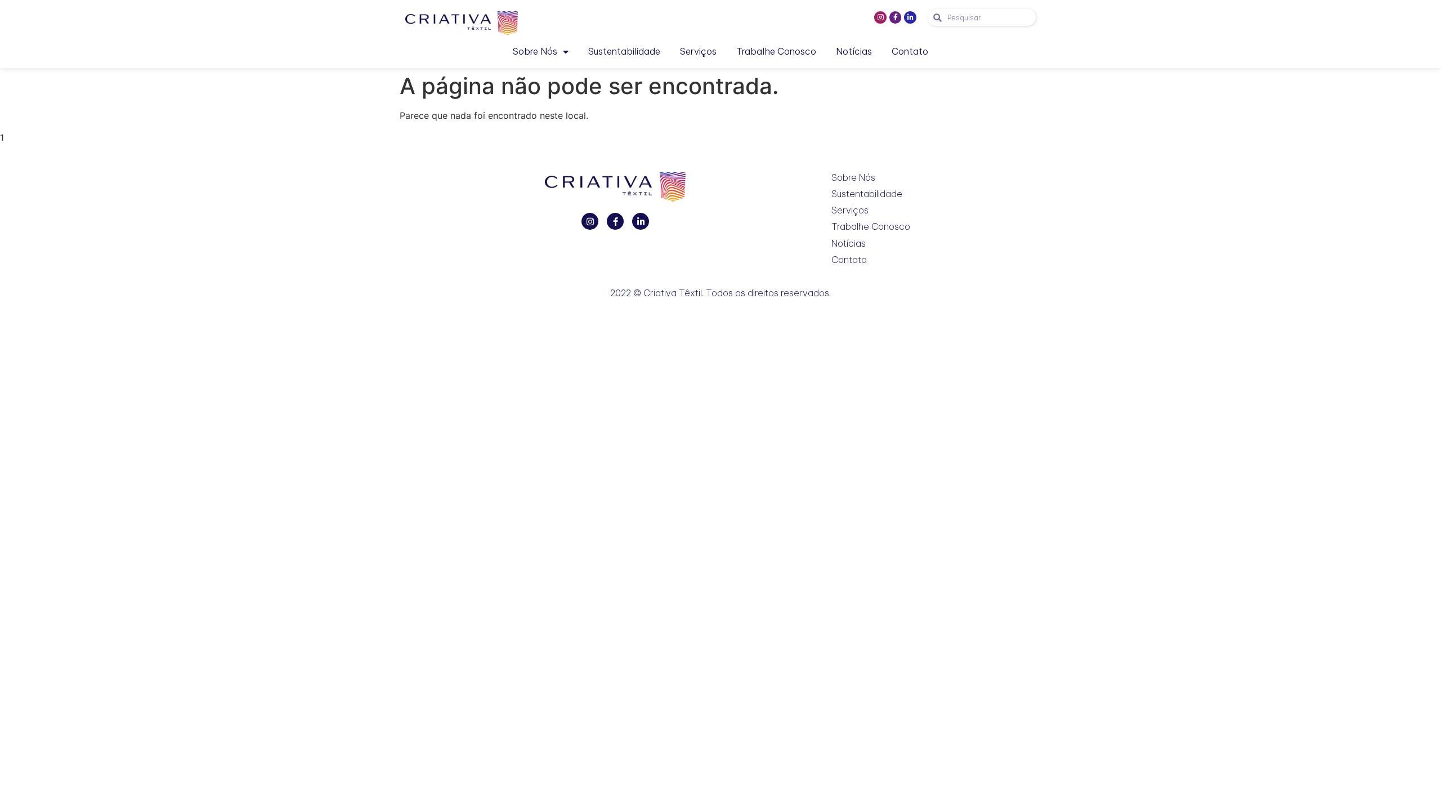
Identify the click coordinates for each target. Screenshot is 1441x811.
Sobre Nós (535, 51)
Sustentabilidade (624, 51)
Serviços (698, 51)
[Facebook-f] (895, 17)
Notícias (854, 51)
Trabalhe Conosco (776, 51)
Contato (910, 51)
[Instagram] (880, 17)
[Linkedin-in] (910, 17)
